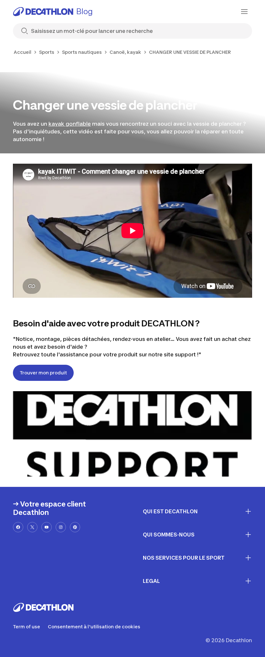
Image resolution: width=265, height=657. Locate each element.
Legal (151, 581)
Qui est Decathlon (170, 511)
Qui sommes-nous (169, 534)
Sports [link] (46, 52)
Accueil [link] (22, 52)
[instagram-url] (61, 527)
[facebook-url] (18, 527)
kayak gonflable (69, 124)
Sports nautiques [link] (82, 52)
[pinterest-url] (75, 527)
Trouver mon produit (43, 372)
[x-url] (32, 527)
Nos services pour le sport (184, 558)
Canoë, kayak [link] (125, 52)
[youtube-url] (46, 527)
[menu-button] (244, 11)
